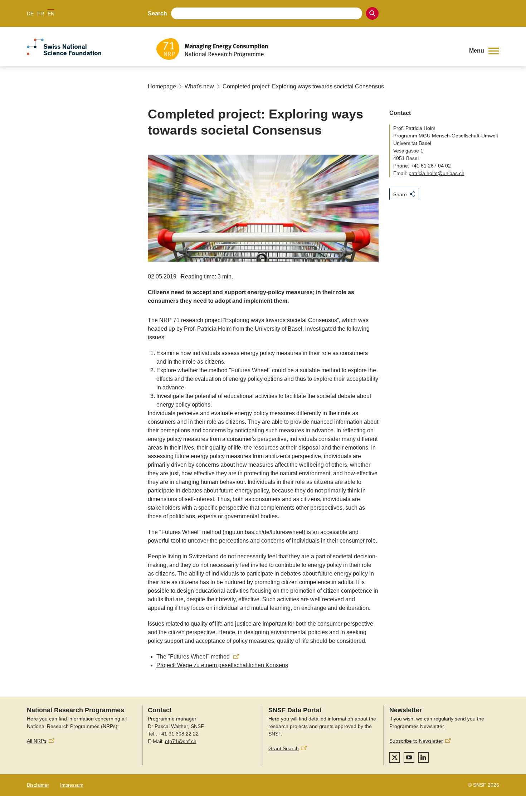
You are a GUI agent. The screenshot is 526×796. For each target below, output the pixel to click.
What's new (199, 86)
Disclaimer (38, 785)
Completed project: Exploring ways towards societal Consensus (303, 86)
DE (30, 13)
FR (40, 13)
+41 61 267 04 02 (431, 166)
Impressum (71, 785)
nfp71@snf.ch (180, 741)
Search (157, 13)
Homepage (162, 86)
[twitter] (394, 757)
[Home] (307, 49)
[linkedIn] (423, 757)
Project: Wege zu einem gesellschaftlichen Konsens (222, 665)
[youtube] (409, 757)
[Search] (372, 13)
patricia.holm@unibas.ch (436, 173)
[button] (484, 51)
